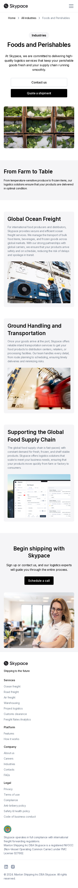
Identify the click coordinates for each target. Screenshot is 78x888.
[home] (16, 6)
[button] (70, 6)
